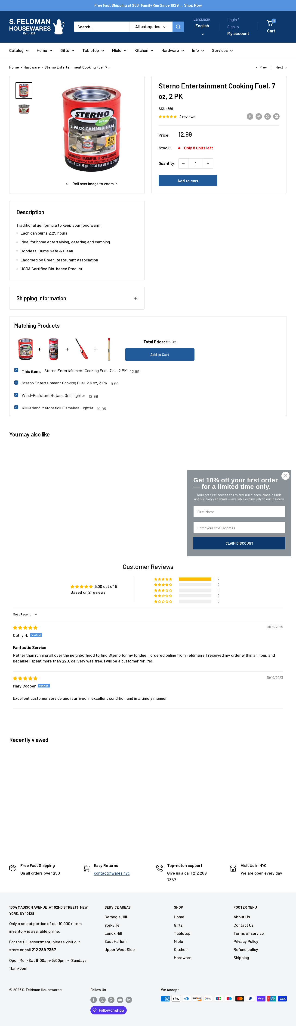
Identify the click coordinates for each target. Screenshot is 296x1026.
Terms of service (249, 933)
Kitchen (141, 50)
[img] (25, 627)
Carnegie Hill (116, 916)
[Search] (178, 27)
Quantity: (167, 163)
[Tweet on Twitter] (267, 116)
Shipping (241, 957)
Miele (116, 50)
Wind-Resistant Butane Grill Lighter (53, 395)
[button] (163, 579)
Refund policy (246, 949)
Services (220, 50)
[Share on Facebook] (250, 116)
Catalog (16, 50)
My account (238, 33)
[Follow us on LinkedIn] (129, 999)
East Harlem (115, 941)
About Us (242, 916)
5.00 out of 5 (106, 586)
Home (42, 50)
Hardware (170, 50)
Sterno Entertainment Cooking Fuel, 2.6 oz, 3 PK (64, 382)
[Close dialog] (285, 476)
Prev (263, 67)
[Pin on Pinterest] (259, 116)
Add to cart (187, 180)
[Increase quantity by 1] (208, 163)
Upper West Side (120, 949)
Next (279, 67)
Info (195, 50)
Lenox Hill (113, 933)
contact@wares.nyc (112, 872)
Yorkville (112, 925)
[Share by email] (276, 116)
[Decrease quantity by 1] (183, 163)
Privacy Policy (246, 941)
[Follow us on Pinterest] (111, 999)
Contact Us (244, 925)
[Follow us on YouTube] (120, 999)
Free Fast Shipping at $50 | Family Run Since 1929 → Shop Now (148, 5)
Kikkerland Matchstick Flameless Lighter (57, 407)
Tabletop (90, 50)
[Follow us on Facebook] (93, 999)
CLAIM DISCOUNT (239, 543)
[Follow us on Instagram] (102, 999)
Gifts (64, 50)
